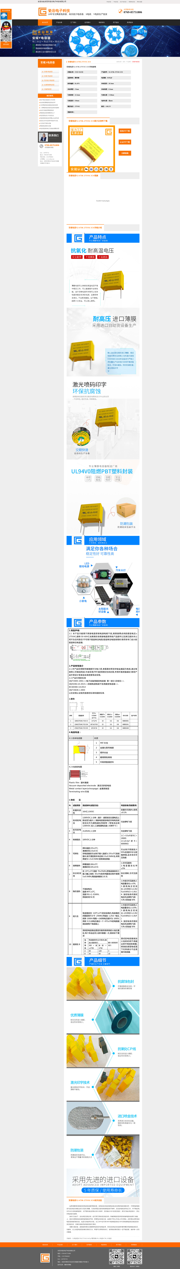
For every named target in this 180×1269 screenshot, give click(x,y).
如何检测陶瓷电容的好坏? (48, 102)
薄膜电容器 (132, 1)
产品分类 (59, 22)
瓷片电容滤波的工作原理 (47, 100)
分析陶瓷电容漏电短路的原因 (49, 105)
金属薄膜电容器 (49, 85)
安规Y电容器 (48, 76)
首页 (124, 61)
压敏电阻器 (47, 89)
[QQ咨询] (125, 158)
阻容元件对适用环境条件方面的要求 (51, 120)
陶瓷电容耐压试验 (45, 126)
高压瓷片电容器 (49, 80)
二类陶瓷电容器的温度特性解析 (49, 107)
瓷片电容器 (123, 1)
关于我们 (118, 1244)
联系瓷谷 (130, 22)
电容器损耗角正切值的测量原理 (49, 128)
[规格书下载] (125, 136)
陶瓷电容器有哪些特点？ (47, 113)
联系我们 (54, 135)
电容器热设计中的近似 (47, 115)
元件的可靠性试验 (45, 123)
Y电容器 (115, 1)
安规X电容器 (135, 61)
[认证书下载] (125, 147)
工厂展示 (73, 22)
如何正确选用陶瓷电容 (47, 110)
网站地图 (139, 1)
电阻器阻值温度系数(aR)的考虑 (49, 118)
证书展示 (87, 22)
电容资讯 (102, 22)
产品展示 (128, 61)
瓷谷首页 (45, 22)
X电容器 (108, 1)
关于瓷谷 (116, 22)
